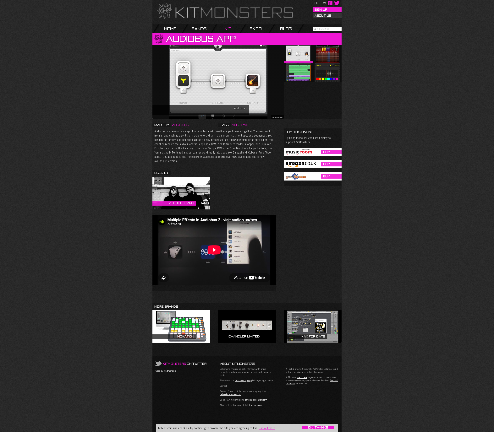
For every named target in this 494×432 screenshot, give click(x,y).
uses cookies (302, 377)
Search (323, 29)
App (235, 125)
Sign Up (321, 9)
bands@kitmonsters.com (256, 400)
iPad (244, 125)
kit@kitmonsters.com (252, 405)
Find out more (267, 427)
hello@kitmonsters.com (230, 394)
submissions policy (243, 380)
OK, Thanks (318, 427)
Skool (257, 28)
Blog (286, 28)
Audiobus (180, 125)
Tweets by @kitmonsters (165, 371)
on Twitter (184, 363)
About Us (323, 15)
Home (170, 28)
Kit (228, 28)
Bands (199, 28)
